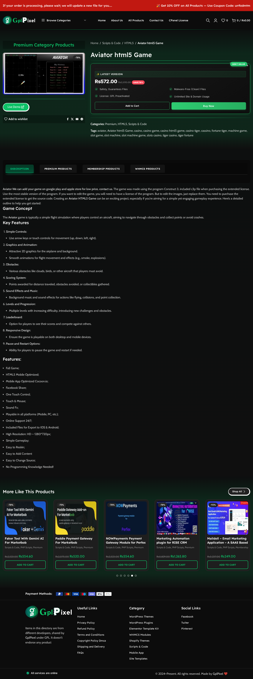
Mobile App (136, 652)
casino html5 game (172, 130)
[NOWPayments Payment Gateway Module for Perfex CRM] (126, 518)
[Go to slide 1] (117, 576)
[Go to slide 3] (125, 576)
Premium (110, 124)
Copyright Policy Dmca (91, 640)
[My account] (215, 20)
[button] (25, 564)
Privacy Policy (86, 622)
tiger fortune (185, 135)
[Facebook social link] (67, 119)
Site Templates (138, 658)
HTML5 (129, 43)
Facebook (187, 616)
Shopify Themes (139, 640)
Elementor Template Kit (144, 628)
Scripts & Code (111, 43)
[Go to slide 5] (132, 576)
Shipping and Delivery (91, 646)
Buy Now (208, 105)
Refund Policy (86, 628)
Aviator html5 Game (120, 130)
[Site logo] (19, 20)
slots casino (154, 135)
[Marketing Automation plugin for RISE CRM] (177, 518)
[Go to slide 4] (128, 576)
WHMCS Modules (140, 634)
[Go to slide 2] (121, 576)
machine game (237, 130)
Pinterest (186, 628)
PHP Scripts (26, 547)
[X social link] (72, 119)
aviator (102, 130)
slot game (97, 135)
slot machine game (134, 135)
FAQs (80, 652)
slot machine (112, 135)
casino (138, 130)
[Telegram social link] (81, 119)
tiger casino (170, 135)
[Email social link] (77, 119)
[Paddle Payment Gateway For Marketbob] (75, 518)
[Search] (208, 20)
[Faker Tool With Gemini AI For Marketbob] (25, 518)
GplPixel (30, 637)
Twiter (185, 622)
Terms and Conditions (90, 634)
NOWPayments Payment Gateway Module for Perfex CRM (126, 543)
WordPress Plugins (141, 622)
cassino (205, 130)
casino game (151, 130)
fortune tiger (219, 130)
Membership (242, 547)
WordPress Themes (141, 616)
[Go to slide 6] (136, 576)
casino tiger (193, 130)
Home (94, 43)
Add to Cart (132, 105)
